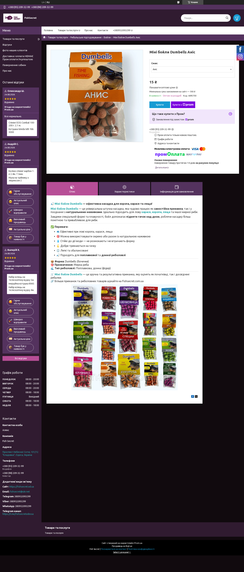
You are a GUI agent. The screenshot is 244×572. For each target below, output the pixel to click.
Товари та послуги (68, 30)
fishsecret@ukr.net (20, 491)
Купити (160, 104)
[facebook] (192, 397)
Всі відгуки (21, 358)
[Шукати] (227, 18)
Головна (48, 30)
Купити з (177, 104)
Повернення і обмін (14, 65)
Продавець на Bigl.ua (122, 546)
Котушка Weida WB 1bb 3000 (21, 130)
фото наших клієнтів (14, 50)
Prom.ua (138, 543)
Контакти (103, 30)
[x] (196, 397)
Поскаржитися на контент (114, 549)
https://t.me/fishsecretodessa (18, 514)
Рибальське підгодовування (85, 37)
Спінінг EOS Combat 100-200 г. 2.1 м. (22, 124)
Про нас (88, 30)
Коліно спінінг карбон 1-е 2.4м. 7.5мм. (21, 172)
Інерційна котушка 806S (21, 283)
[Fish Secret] (13, 18)
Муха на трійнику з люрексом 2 (19, 179)
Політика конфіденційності (141, 549)
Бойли (107, 37)
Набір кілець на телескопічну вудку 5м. (21, 278)
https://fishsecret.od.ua (21, 486)
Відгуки (7, 44)
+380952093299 (121, 30)
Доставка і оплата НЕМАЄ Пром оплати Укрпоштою (17, 58)
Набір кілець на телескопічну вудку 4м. (21, 289)
